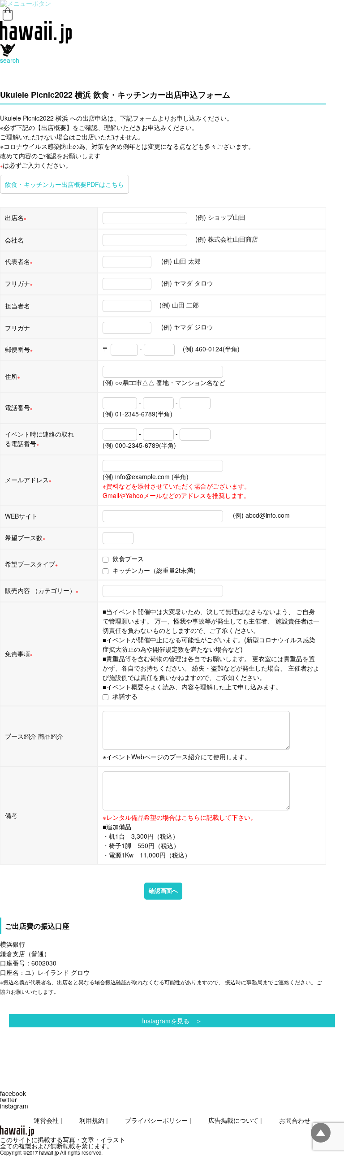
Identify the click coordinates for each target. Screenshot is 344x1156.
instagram (14, 1105)
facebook (13, 1093)
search (9, 60)
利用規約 (91, 1120)
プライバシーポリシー (156, 1120)
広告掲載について (233, 1120)
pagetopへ (321, 1133)
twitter (8, 1099)
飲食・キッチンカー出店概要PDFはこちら (64, 184)
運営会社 (46, 1120)
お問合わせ (294, 1120)
